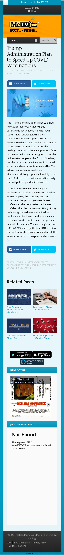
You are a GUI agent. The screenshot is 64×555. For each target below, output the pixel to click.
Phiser (43, 265)
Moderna (34, 265)
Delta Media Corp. (17, 545)
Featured (11, 73)
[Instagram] (32, 11)
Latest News (23, 73)
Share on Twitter (44, 84)
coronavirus (13, 265)
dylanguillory (24, 70)
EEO (9, 542)
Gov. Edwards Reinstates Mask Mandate (15, 310)
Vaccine (27, 268)
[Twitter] (35, 11)
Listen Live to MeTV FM (34, 2)
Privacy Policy (39, 542)
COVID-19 (25, 265)
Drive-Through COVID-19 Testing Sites (44, 337)
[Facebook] (29, 11)
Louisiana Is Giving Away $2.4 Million (42, 308)
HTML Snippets (18, 553)
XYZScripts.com (45, 553)
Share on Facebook (19, 84)
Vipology (32, 538)
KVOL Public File (22, 542)
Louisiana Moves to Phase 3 (16, 337)
